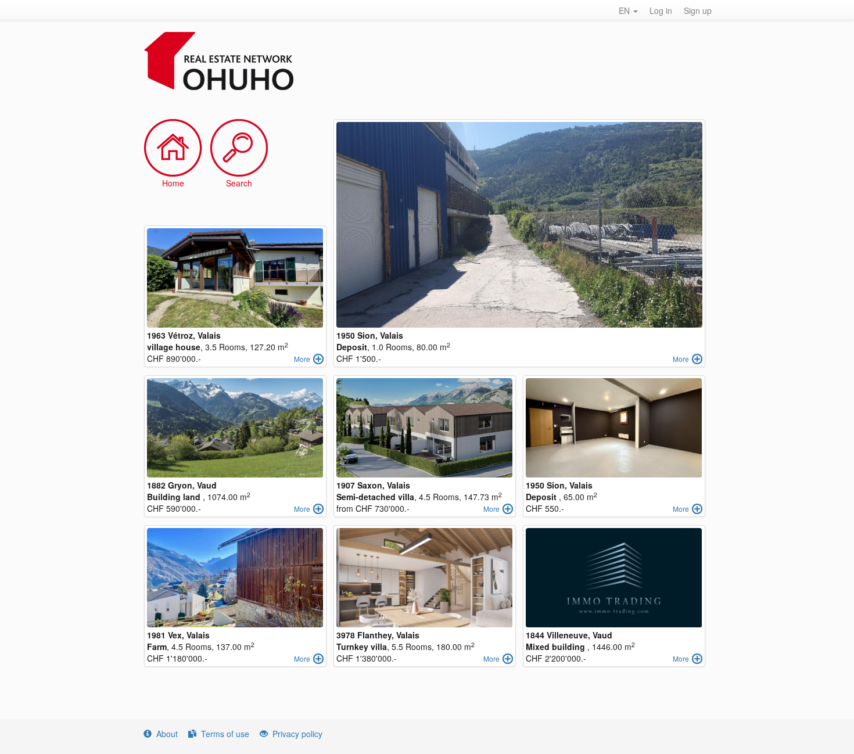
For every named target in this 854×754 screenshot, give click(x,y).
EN (625, 10)
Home (173, 183)
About (167, 733)
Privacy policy (297, 733)
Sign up (698, 10)
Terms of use (225, 733)
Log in (661, 10)
